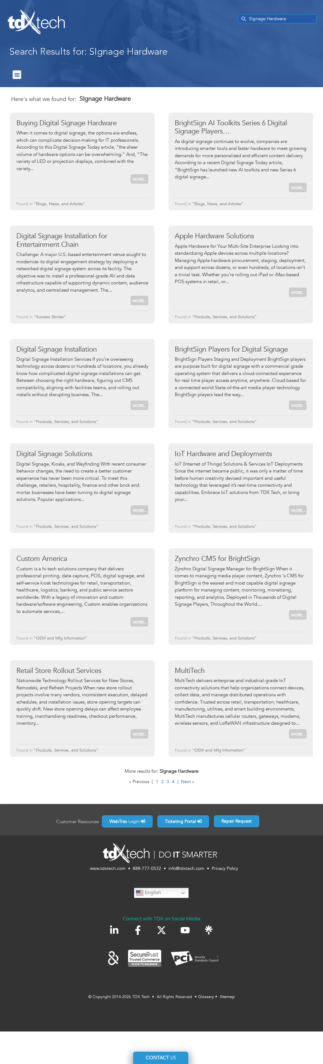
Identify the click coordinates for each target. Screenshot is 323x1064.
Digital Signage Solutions (54, 454)
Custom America (41, 558)
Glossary (206, 997)
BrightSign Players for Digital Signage (231, 349)
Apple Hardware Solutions (214, 236)
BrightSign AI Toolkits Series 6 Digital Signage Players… (231, 127)
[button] (17, 74)
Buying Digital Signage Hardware (66, 123)
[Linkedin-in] (114, 930)
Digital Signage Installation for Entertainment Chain (61, 240)
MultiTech (190, 670)
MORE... (140, 179)
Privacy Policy (225, 868)
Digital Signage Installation (56, 349)
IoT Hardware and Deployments (223, 454)
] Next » (185, 782)
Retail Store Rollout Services (58, 670)
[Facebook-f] (138, 930)
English (152, 892)
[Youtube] (185, 930)
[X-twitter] (161, 930)
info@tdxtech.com (186, 868)
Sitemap (227, 997)
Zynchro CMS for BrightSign (217, 558)
